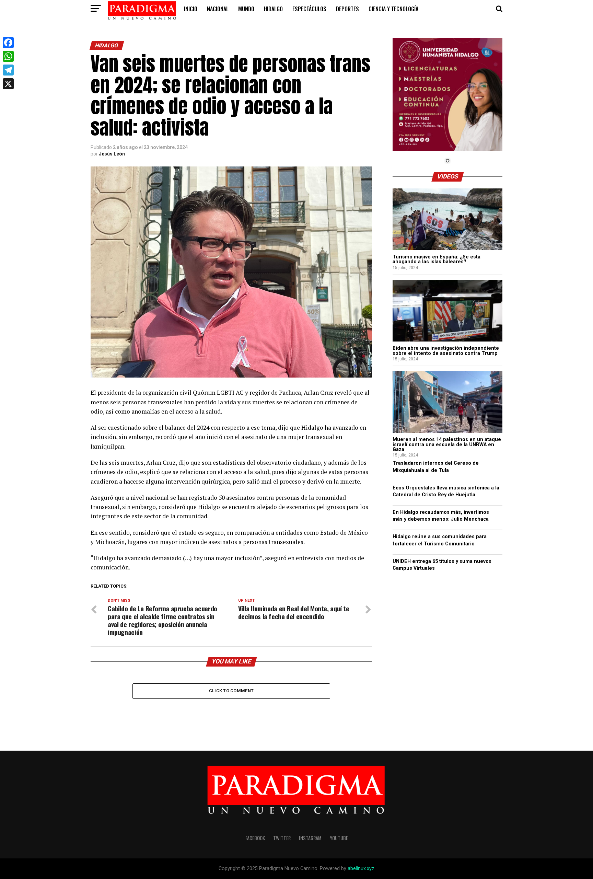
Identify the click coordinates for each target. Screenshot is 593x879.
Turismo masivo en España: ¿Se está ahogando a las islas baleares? (436, 259)
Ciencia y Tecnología (393, 9)
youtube (339, 838)
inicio (190, 9)
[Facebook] (8, 42)
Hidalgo (273, 9)
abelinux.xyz (361, 868)
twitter (282, 838)
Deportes (347, 9)
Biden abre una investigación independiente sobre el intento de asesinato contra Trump (446, 350)
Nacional (218, 9)
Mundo (246, 9)
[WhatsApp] (8, 56)
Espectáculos (309, 9)
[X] (8, 84)
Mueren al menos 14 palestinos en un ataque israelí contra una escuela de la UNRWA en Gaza (447, 444)
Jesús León (112, 154)
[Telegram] (8, 70)
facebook (255, 838)
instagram (310, 838)
